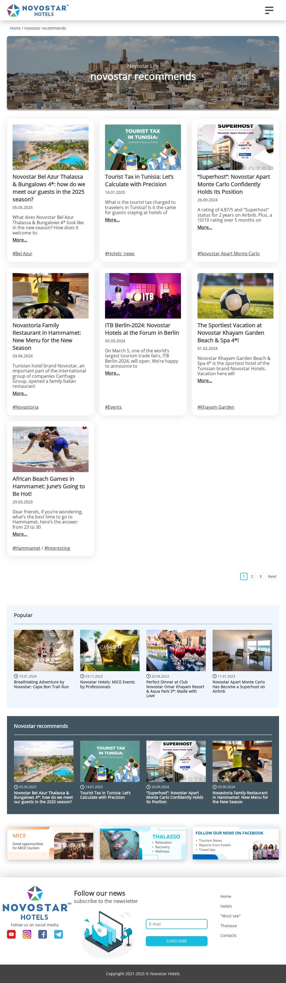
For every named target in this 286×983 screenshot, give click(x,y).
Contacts (228, 935)
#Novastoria (26, 407)
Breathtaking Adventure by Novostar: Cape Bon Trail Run (41, 684)
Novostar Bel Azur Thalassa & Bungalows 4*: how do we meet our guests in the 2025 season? (43, 797)
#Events (113, 407)
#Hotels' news (120, 253)
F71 (274, 123)
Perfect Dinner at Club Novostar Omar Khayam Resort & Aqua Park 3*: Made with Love (175, 688)
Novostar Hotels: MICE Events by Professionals (107, 684)
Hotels (226, 906)
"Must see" (230, 916)
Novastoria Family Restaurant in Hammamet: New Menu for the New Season (240, 797)
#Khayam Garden (215, 407)
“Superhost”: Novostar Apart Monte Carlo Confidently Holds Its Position (174, 797)
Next (272, 576)
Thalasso (228, 925)
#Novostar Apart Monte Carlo (228, 253)
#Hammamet (26, 548)
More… (20, 239)
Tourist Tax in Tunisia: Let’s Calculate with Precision (105, 795)
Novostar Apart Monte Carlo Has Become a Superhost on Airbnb (239, 686)
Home (225, 896)
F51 (274, 114)
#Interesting (57, 548)
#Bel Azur (22, 253)
